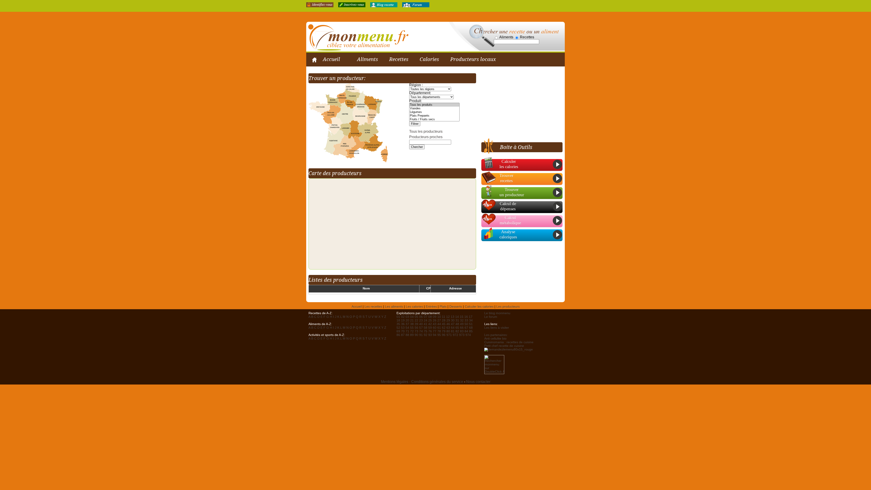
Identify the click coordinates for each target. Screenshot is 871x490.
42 (430, 324)
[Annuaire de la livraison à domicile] (508, 349)
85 (471, 331)
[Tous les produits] (434, 105)
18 (398, 320)
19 (403, 320)
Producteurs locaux (473, 59)
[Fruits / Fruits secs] (434, 119)
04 (412, 316)
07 (425, 316)
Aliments (367, 59)
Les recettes (373, 306)
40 (421, 324)
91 (421, 335)
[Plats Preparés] (434, 116)
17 (470, 316)
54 (407, 327)
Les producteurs (508, 306)
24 (425, 320)
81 (453, 331)
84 (466, 331)
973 (462, 335)
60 (434, 327)
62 (443, 327)
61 (439, 327)
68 (471, 327)
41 (425, 324)
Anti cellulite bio (495, 338)
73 (416, 331)
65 (457, 327)
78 (439, 331)
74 (421, 331)
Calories (429, 59)
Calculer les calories (479, 306)
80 (448, 331)
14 (457, 316)
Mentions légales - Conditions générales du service (422, 382)
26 (434, 320)
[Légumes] (434, 112)
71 (407, 331)
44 (439, 324)
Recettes (398, 59)
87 (403, 335)
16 (466, 316)
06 (421, 316)
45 (443, 324)
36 (403, 324)
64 (453, 327)
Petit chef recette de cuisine (504, 346)
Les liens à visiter (496, 327)
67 (466, 327)
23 (421, 320)
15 (461, 316)
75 (425, 331)
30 (453, 320)
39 (416, 324)
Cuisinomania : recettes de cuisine (508, 342)
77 (434, 331)
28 (443, 320)
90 (416, 335)
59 (430, 327)
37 (407, 324)
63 (448, 327)
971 (449, 335)
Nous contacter (478, 382)
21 (412, 320)
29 (448, 320)
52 (398, 327)
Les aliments (394, 306)
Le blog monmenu (497, 313)
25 (430, 320)
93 (430, 335)
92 (425, 335)
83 (462, 331)
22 (416, 320)
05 (416, 316)
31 (457, 320)
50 (466, 324)
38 (412, 324)
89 (412, 335)
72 (412, 331)
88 (407, 335)
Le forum (490, 316)
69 (398, 331)
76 (430, 331)
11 (443, 316)
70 (403, 331)
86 (398, 335)
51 (471, 324)
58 (425, 327)
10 (439, 316)
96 (443, 335)
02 (403, 316)
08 (430, 316)
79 (443, 331)
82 (457, 331)
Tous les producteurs (426, 131)
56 (416, 327)
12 (448, 316)
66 (462, 327)
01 (398, 316)
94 (434, 335)
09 (434, 316)
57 (421, 327)
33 (466, 320)
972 (455, 335)
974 (468, 335)
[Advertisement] (519, 105)
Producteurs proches (426, 137)
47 (453, 324)
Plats (443, 306)
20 (407, 320)
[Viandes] (434, 108)
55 (412, 327)
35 (398, 324)
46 (448, 324)
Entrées (431, 306)
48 (457, 324)
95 (439, 335)
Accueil (331, 59)
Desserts (455, 306)
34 (471, 320)
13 (452, 316)
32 (462, 320)
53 (403, 327)
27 (439, 320)
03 (407, 316)
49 (462, 324)
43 (434, 324)
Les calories (414, 306)
